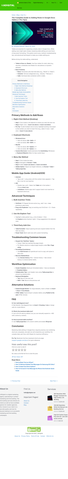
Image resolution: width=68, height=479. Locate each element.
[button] (43, 2)
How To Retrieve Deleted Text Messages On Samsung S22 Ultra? (35, 364)
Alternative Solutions (18, 106)
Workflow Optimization (18, 104)
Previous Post (15, 381)
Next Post (53, 381)
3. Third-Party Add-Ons (21, 100)
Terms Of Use (35, 436)
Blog (25, 405)
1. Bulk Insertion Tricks (20, 96)
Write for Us (49, 436)
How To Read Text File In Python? (26, 366)
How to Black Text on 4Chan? (24, 362)
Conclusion (15, 110)
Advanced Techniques (18, 94)
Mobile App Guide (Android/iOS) (21, 92)
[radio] (13, 350)
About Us (26, 401)
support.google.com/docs (20, 340)
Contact (26, 403)
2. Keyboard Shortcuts (20, 88)
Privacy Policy (25, 436)
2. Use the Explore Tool (21, 98)
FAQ (13, 108)
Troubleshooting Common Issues (21, 102)
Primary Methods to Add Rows (21, 84)
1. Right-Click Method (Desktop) (23, 86)
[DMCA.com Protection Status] (34, 429)
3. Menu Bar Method (20, 90)
